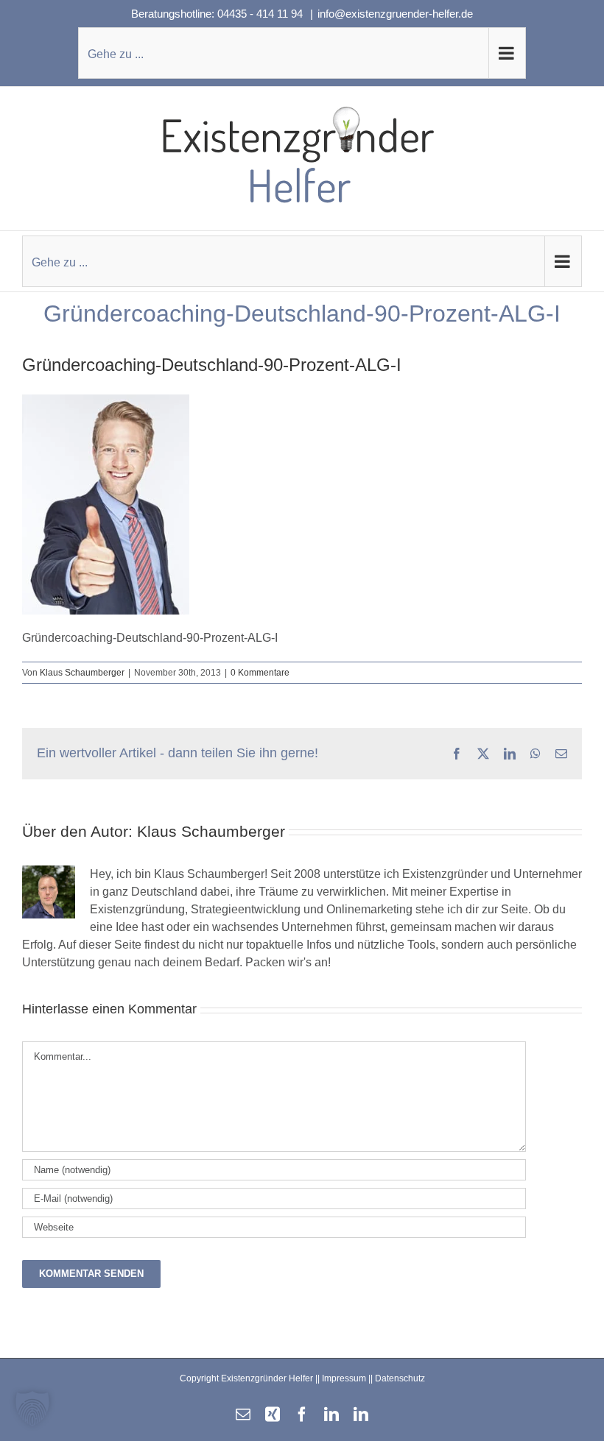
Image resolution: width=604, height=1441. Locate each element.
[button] (32, 1408)
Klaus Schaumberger (82, 673)
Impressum (344, 1378)
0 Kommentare (260, 673)
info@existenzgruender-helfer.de (395, 13)
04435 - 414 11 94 (261, 13)
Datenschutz (400, 1378)
